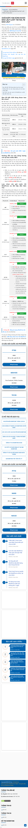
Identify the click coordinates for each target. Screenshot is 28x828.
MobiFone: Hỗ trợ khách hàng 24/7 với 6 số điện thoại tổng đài (18, 669)
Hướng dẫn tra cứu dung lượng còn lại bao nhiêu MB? (14, 89)
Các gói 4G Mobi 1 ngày (9, 58)
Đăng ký (21, 203)
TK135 (14, 395)
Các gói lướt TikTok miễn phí (10, 52)
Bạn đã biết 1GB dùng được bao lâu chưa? (13, 87)
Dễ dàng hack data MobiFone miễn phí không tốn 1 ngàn (14, 583)
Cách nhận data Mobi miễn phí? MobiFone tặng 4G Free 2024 (17, 677)
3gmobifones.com (6, 48)
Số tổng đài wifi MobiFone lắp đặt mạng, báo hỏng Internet (16, 563)
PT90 (14, 350)
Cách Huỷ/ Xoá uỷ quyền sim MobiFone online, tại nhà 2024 (16, 573)
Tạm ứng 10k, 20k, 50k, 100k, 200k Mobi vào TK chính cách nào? (17, 654)
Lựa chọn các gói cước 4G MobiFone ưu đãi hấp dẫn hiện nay (14, 93)
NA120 (14, 516)
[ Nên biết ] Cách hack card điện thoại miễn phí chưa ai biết (16, 542)
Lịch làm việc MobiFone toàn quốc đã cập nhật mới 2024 (15, 552)
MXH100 (14, 373)
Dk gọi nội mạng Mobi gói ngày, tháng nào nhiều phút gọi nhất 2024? (17, 662)
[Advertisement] (14, 624)
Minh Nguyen (9, 24)
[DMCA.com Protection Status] (6, 800)
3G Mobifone (15, 782)
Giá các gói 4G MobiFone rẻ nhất (9, 783)
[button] (23, 85)
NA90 (14, 493)
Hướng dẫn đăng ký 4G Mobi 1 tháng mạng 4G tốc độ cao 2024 (18, 646)
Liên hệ (4, 809)
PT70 (14, 471)
